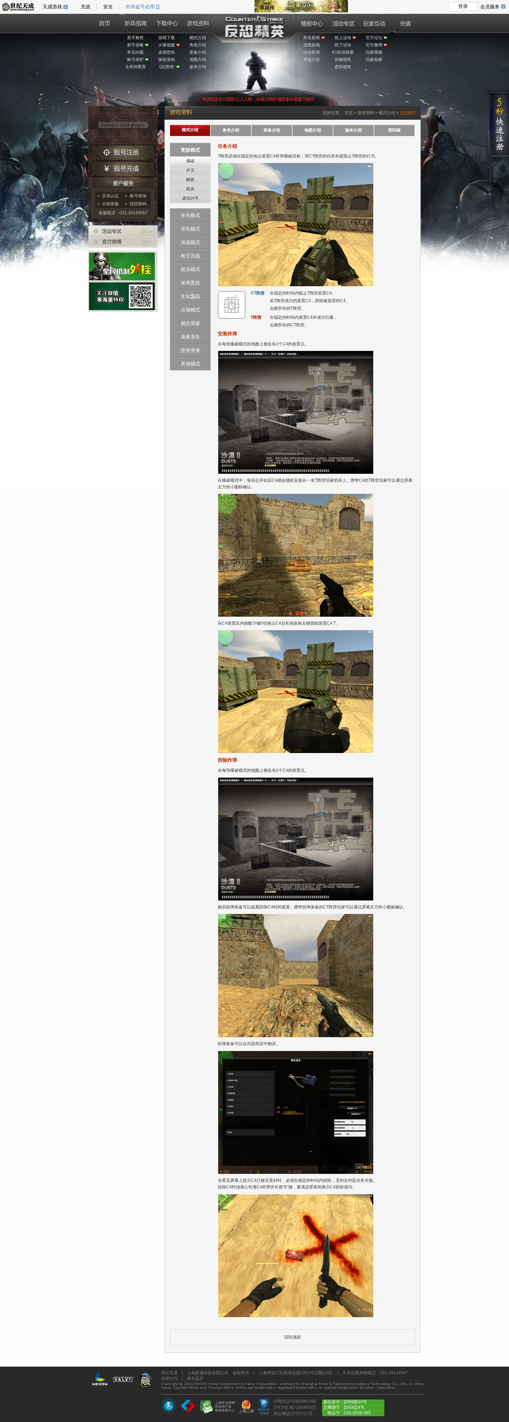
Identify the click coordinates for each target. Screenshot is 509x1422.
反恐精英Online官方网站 (254, 27)
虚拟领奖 (342, 66)
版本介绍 (197, 66)
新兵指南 (135, 22)
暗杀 (190, 189)
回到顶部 (292, 1337)
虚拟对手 (190, 198)
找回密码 (138, 203)
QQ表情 (166, 66)
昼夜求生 (190, 336)
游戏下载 (166, 37)
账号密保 (138, 195)
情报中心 (311, 22)
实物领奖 (342, 59)
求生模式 (190, 229)
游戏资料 (197, 22)
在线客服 (110, 203)
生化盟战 (190, 296)
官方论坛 (374, 37)
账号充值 (123, 170)
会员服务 (490, 6)
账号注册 (123, 152)
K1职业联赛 (343, 52)
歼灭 (190, 170)
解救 (190, 179)
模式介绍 (197, 37)
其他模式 (190, 363)
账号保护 (135, 59)
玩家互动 (374, 22)
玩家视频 (374, 52)
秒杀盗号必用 (140, 6)
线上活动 (342, 37)
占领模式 (190, 310)
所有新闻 (311, 37)
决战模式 (190, 242)
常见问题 (135, 52)
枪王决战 (190, 256)
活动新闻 (311, 52)
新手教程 (135, 37)
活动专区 (343, 22)
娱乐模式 (190, 269)
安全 (108, 6)
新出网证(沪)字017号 (293, 1413)
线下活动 (342, 45)
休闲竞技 (190, 283)
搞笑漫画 (166, 59)
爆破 (190, 160)
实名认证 (110, 195)
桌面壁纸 (166, 52)
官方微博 (374, 45)
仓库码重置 (135, 66)
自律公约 (169, 1378)
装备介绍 (197, 52)
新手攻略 (135, 45)
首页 (104, 22)
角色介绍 (197, 45)
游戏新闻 (311, 45)
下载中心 (166, 22)
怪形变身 (190, 350)
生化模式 (190, 215)
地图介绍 (197, 59)
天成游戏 (52, 6)
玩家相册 (374, 59)
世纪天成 (18, 6)
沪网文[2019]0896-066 (295, 1401)
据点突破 (190, 323)
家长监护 (195, 1378)
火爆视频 (166, 45)
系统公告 (311, 59)
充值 (405, 22)
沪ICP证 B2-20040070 (295, 1407)
